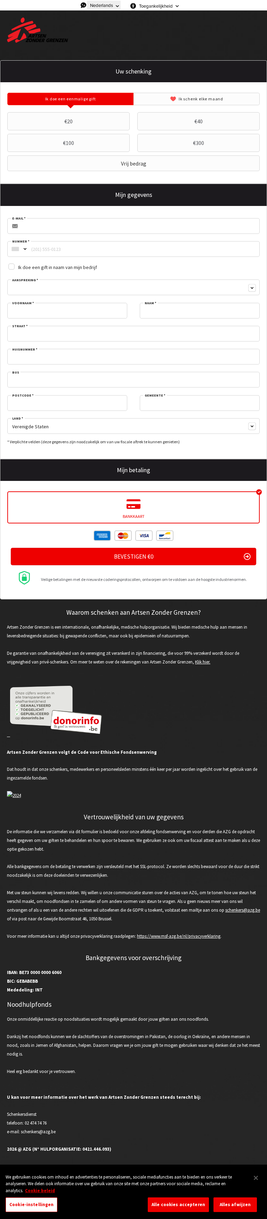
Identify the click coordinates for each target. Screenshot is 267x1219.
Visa (144, 535)
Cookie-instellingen (31, 1205)
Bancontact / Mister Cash (164, 535)
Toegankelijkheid (156, 6)
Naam (150, 303)
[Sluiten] (256, 1178)
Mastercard (123, 535)
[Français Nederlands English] (103, 5)
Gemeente (155, 395)
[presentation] (70, 99)
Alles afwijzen (235, 1205)
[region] (133, 1193)
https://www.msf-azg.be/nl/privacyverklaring (178, 936)
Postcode (23, 395)
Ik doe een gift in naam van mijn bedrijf (57, 267)
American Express (102, 535)
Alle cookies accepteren (178, 1205)
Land (17, 418)
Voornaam (23, 303)
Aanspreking (25, 280)
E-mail (19, 218)
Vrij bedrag (133, 163)
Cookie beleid (40, 1191)
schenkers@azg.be (242, 910)
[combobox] (15, 249)
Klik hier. (202, 662)
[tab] (70, 99)
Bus (15, 372)
